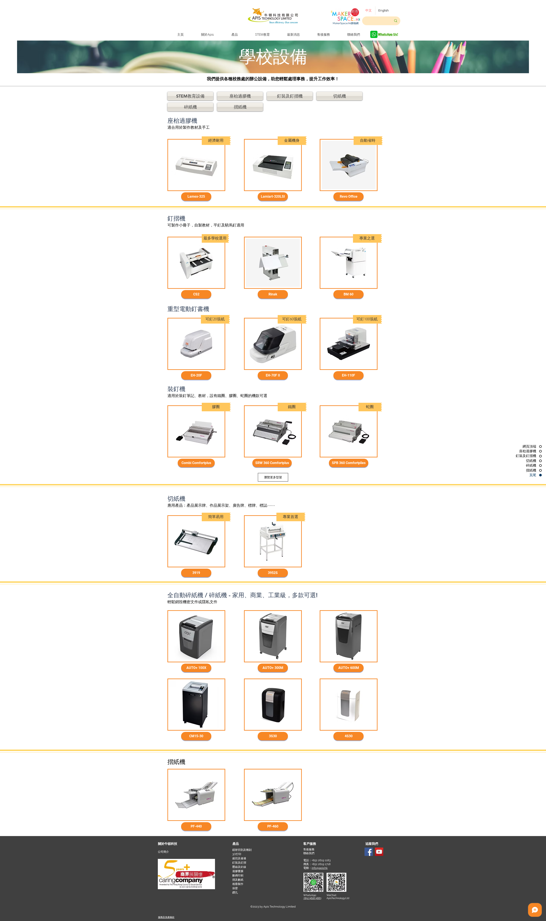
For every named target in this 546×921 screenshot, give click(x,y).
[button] (216, 140)
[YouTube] (379, 852)
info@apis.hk (320, 868)
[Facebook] (368, 852)
